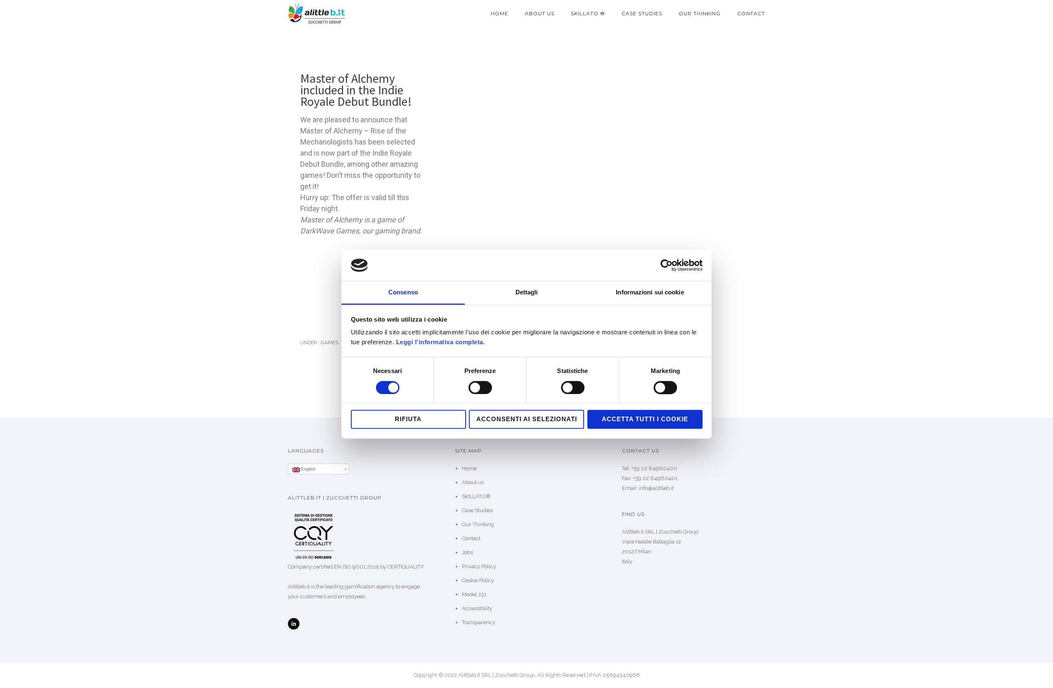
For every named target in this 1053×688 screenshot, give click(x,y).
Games (329, 342)
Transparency (478, 622)
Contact (751, 13)
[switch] (480, 387)
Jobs (467, 552)
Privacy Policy (479, 566)
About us (539, 13)
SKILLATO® (476, 496)
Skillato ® (588, 13)
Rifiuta (408, 419)
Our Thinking (700, 13)
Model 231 (474, 594)
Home (499, 13)
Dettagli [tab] (526, 292)
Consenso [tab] (403, 292)
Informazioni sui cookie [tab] (650, 292)
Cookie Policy (478, 580)
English (307, 468)
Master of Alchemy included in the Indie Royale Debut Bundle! (356, 89)
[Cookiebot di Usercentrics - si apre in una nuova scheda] (667, 265)
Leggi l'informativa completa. (440, 342)
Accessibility (477, 608)
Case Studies (642, 13)
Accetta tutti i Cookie (645, 419)
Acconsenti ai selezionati (526, 419)
